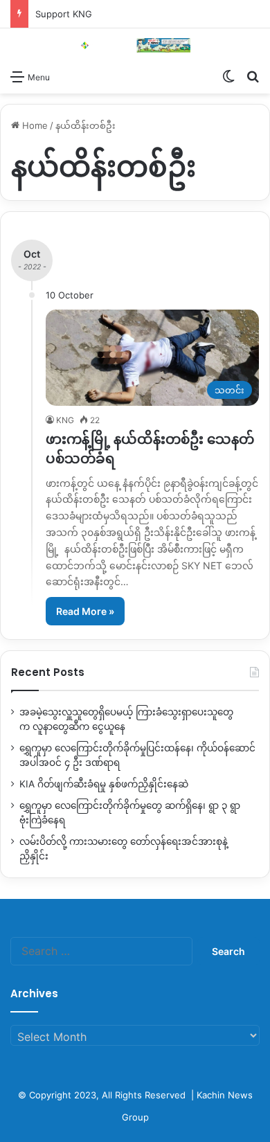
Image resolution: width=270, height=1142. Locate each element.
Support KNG (63, 13)
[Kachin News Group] (135, 45)
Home (33, 125)
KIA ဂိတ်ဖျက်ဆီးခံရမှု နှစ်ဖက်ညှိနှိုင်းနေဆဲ (103, 783)
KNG (65, 420)
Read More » (85, 611)
